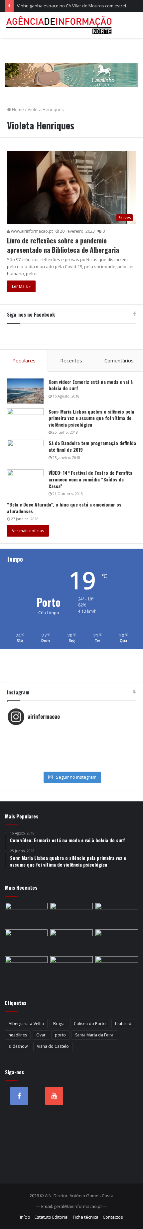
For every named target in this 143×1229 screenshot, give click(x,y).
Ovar (41, 1035)
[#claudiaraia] (71, 739)
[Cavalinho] (71, 66)
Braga (59, 1023)
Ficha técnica (85, 1217)
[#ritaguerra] (71, 752)
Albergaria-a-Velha (26, 1023)
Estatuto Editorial (52, 1217)
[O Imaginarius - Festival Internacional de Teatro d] (71, 732)
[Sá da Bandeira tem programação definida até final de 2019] (25, 452)
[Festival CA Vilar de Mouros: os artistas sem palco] (71, 915)
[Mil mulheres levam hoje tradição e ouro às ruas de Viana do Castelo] (26, 968)
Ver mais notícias (28, 531)
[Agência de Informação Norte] (60, 25)
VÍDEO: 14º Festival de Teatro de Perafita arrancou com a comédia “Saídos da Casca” (90, 479)
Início (25, 1217)
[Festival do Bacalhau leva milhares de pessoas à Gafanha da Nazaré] (116, 941)
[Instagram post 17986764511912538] (71, 746)
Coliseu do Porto (90, 1023)
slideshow (18, 1046)
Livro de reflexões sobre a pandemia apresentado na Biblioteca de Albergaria (63, 245)
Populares (24, 360)
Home (17, 109)
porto (60, 1035)
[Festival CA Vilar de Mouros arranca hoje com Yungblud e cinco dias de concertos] (71, 968)
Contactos (113, 1217)
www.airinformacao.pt (31, 231)
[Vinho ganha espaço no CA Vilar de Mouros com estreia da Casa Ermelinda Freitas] (116, 915)
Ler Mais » (21, 286)
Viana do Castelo (53, 1046)
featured (123, 1023)
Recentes (71, 360)
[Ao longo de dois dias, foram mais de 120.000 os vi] (71, 759)
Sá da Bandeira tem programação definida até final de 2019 (92, 446)
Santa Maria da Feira (94, 1035)
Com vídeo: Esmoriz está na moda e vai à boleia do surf (91, 385)
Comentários (119, 360)
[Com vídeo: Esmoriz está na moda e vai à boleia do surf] (25, 391)
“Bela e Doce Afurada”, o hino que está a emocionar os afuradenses (64, 508)
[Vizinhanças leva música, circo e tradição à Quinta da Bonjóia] (26, 941)
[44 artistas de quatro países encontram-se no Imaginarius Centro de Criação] (26, 915)
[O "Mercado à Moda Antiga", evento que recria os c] (71, 766)
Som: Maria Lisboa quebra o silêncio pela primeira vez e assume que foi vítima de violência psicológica (91, 418)
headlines (18, 1035)
